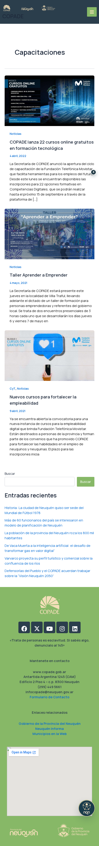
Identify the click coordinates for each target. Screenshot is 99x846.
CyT (12, 388)
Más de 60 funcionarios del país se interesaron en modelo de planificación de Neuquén (44, 522)
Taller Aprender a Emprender (38, 275)
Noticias (15, 134)
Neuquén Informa (49, 728)
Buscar (10, 473)
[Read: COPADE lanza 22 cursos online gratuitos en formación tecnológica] (49, 100)
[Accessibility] (86, 808)
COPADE (13, 16)
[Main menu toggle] (92, 12)
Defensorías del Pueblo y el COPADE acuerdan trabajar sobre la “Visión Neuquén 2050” (47, 573)
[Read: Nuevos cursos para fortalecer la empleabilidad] (49, 355)
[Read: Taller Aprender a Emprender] (49, 233)
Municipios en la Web (49, 733)
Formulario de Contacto (49, 697)
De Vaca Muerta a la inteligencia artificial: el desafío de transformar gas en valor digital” (47, 548)
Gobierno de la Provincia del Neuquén (50, 723)
